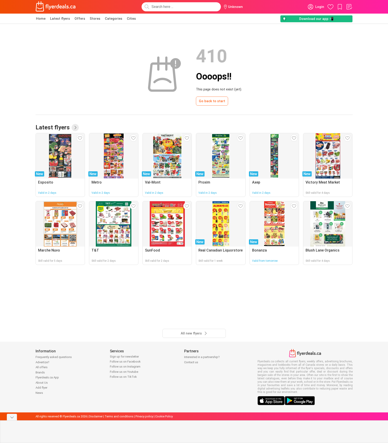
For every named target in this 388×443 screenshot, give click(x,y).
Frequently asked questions (54, 357)
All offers (42, 367)
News (39, 393)
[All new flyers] (75, 127)
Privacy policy (144, 416)
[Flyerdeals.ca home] (56, 6)
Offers (80, 19)
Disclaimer (96, 416)
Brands (40, 372)
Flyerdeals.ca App (47, 377)
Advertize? (42, 362)
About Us (42, 382)
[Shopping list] (349, 6)
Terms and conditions (119, 416)
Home (41, 19)
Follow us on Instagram (125, 366)
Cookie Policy (164, 416)
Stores (95, 19)
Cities (131, 19)
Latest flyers (60, 19)
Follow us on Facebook (125, 361)
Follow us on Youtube (124, 371)
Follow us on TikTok (123, 376)
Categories (113, 19)
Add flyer (41, 387)
